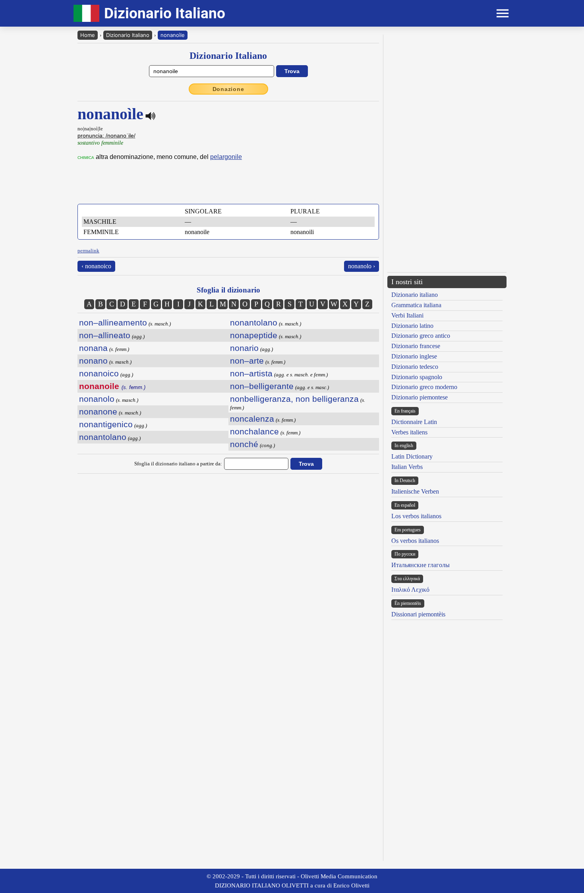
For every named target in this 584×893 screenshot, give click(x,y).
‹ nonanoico (96, 266)
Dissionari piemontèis (418, 614)
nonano (93, 360)
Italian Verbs (407, 466)
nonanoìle (173, 35)
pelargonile (226, 156)
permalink (88, 251)
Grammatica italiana (416, 305)
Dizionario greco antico (420, 335)
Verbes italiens (409, 432)
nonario (244, 348)
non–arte (247, 360)
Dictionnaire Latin (414, 421)
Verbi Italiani (407, 315)
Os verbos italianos (415, 540)
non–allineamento (113, 322)
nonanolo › (361, 266)
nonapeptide (253, 335)
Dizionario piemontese (419, 397)
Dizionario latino (412, 325)
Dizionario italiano (414, 294)
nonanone (98, 411)
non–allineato (104, 335)
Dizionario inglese (414, 356)
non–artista (251, 373)
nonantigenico (106, 424)
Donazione (228, 89)
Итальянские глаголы (420, 565)
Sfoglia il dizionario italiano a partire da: (178, 464)
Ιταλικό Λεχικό (410, 589)
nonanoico (99, 373)
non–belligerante (262, 386)
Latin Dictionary (412, 456)
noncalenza (252, 418)
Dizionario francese (415, 346)
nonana (93, 348)
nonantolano (102, 437)
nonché (244, 444)
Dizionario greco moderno (424, 387)
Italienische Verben (415, 491)
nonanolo (96, 398)
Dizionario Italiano (127, 35)
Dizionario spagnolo (416, 377)
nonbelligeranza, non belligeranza (294, 398)
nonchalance (254, 431)
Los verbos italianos (416, 516)
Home (87, 35)
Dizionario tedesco (414, 366)
